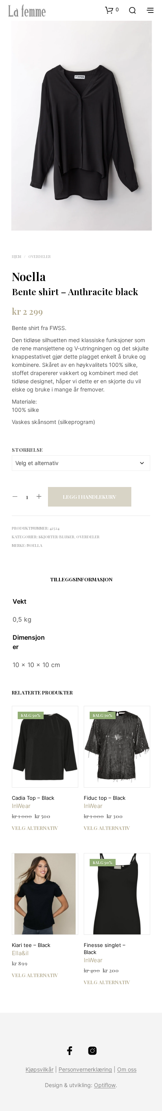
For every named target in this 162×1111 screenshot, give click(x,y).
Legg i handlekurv (89, 496)
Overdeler (39, 256)
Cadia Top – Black (33, 798)
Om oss (126, 1069)
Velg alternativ (35, 827)
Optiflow (105, 1085)
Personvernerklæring (85, 1069)
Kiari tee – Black (31, 945)
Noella (29, 276)
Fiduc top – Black (104, 798)
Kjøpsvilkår (39, 1069)
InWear (21, 806)
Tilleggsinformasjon (81, 579)
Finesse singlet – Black (104, 948)
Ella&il (20, 953)
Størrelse (27, 449)
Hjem (16, 256)
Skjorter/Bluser (56, 536)
